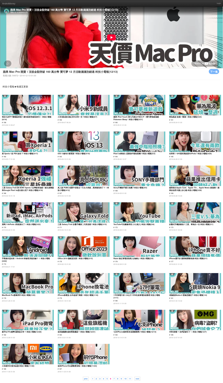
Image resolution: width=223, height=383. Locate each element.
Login (219, 3)
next (137, 378)
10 (125, 378)
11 (130, 378)
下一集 (214, 71)
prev (86, 378)
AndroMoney (8, 3)
